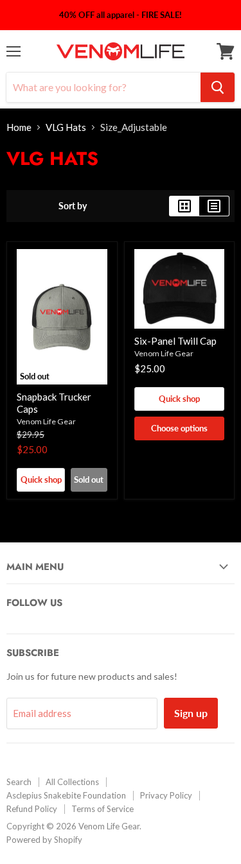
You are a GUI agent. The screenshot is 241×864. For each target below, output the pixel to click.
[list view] (214, 206)
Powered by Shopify (44, 839)
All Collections (72, 782)
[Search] (218, 87)
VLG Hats (66, 127)
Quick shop (41, 479)
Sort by (72, 206)
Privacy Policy (166, 795)
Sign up (191, 713)
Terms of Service (102, 809)
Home (18, 127)
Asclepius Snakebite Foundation (66, 795)
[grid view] (184, 206)
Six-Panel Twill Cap (175, 341)
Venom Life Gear (46, 421)
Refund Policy (31, 809)
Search (18, 782)
